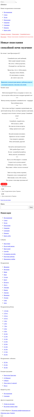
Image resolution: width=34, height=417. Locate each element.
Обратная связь (5, 413)
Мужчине (6, 269)
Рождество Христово (10, 375)
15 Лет (6, 347)
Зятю (5, 303)
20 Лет (6, 362)
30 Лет (6, 367)
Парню (6, 290)
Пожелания (7, 20)
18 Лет (6, 354)
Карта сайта (7, 30)
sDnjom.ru (3, 4)
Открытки (6, 22)
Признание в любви (9, 259)
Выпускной (7, 249)
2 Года (6, 313)
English (12, 413)
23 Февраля (7, 378)
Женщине (6, 267)
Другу (5, 285)
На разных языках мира (10, 406)
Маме (5, 272)
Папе (5, 274)
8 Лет (5, 329)
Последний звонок (9, 246)
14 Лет (6, 344)
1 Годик (6, 311)
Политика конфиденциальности (21, 410)
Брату (5, 280)
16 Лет (6, 349)
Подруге (6, 282)
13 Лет (6, 341)
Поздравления (8, 12)
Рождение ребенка (9, 256)
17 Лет (6, 352)
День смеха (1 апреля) (10, 383)
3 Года (6, 316)
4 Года (6, 318)
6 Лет (5, 323)
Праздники (7, 243)
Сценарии (6, 25)
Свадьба (6, 251)
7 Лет (5, 326)
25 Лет (6, 365)
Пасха (5, 385)
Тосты (5, 17)
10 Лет (6, 334)
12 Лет (6, 339)
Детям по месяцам (9, 404)
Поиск (3, 204)
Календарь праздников (6, 200)
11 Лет (6, 336)
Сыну (5, 300)
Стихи (5, 15)
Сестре (6, 277)
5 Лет (5, 321)
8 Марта (6, 380)
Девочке (6, 292)
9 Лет (5, 331)
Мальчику (7, 295)
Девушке (6, 287)
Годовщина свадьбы (9, 254)
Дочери (6, 298)
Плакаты (6, 28)
